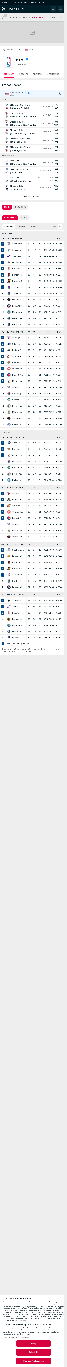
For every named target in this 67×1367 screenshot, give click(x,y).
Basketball (13, 50)
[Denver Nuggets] (9, 299)
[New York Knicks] (9, 362)
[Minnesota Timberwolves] (9, 312)
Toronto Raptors (18, 418)
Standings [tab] (10, 217)
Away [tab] (33, 226)
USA (31, 50)
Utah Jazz (16, 256)
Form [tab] (24, 217)
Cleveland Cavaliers (18, 356)
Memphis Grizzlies (18, 324)
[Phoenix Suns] (9, 281)
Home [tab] (22, 226)
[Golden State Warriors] (9, 293)
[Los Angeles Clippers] (9, 306)
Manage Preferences (33, 1361)
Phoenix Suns (18, 281)
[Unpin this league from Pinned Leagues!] (27, 59)
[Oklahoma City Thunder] (9, 244)
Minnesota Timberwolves (18, 312)
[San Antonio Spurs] (9, 250)
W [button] (34, 238)
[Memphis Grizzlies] (9, 324)
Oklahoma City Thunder (18, 243)
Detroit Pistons (18, 375)
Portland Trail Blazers (18, 274)
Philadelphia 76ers (18, 424)
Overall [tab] (8, 226)
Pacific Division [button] (15, 544)
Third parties (20, 1320)
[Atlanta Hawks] (9, 368)
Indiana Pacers (18, 350)
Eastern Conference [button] (16, 332)
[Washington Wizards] (9, 393)
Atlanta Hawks (18, 368)
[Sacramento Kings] (9, 287)
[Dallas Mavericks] (9, 318)
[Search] (53, 9)
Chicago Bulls (18, 337)
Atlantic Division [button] (15, 437)
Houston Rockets (18, 268)
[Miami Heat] (9, 381)
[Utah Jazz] (9, 256)
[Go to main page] (17, 9)
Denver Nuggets (18, 299)
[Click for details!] (32, 106)
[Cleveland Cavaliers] (9, 356)
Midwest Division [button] (15, 595)
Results (23, 74)
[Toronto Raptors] (9, 418)
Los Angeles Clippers (18, 305)
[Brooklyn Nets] (9, 406)
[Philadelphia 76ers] (9, 424)
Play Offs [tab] (20, 207)
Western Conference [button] (16, 238)
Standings (53, 74)
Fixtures (38, 74)
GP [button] (29, 238)
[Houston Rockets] (9, 268)
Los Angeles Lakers (18, 262)
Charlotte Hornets (18, 387)
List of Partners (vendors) (16, 1337)
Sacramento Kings (18, 287)
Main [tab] (7, 207)
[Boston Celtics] (9, 399)
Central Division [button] (15, 488)
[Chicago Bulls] (9, 337)
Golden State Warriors (18, 293)
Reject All (33, 1352)
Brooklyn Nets (18, 406)
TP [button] (49, 238)
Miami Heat (17, 381)
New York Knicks (18, 362)
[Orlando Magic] (9, 344)
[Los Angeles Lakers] (9, 262)
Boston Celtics (18, 399)
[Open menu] (60, 9)
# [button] (2, 238)
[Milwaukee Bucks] (9, 412)
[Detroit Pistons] (9, 375)
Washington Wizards (18, 393)
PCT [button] (58, 238)
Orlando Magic (18, 344)
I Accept (33, 1343)
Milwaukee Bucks (18, 412)
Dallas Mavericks (18, 318)
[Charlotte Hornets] (9, 387)
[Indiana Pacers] (9, 350)
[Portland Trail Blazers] (9, 275)
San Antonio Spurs (18, 250)
